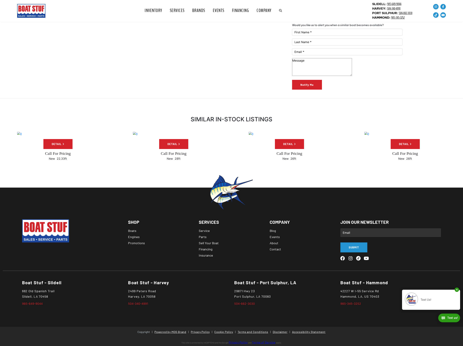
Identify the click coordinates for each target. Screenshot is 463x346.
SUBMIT (354, 247)
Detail (57, 144)
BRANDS (198, 10)
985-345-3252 (398, 18)
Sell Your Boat (209, 243)
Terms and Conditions (253, 332)
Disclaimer (280, 332)
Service (204, 231)
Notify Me (307, 84)
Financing (240, 10)
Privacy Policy (200, 332)
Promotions (136, 243)
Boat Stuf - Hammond (364, 282)
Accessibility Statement (309, 332)
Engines (134, 237)
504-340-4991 (393, 9)
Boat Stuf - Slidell (42, 282)
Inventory (153, 10)
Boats (132, 231)
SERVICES (177, 10)
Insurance (206, 255)
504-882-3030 (405, 13)
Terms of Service (264, 342)
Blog (273, 231)
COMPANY (264, 10)
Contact (275, 249)
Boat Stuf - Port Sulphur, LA (265, 282)
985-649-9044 (394, 4)
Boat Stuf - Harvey (148, 282)
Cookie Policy (223, 332)
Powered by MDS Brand (170, 332)
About (274, 243)
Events (218, 10)
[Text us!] (449, 318)
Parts (203, 237)
